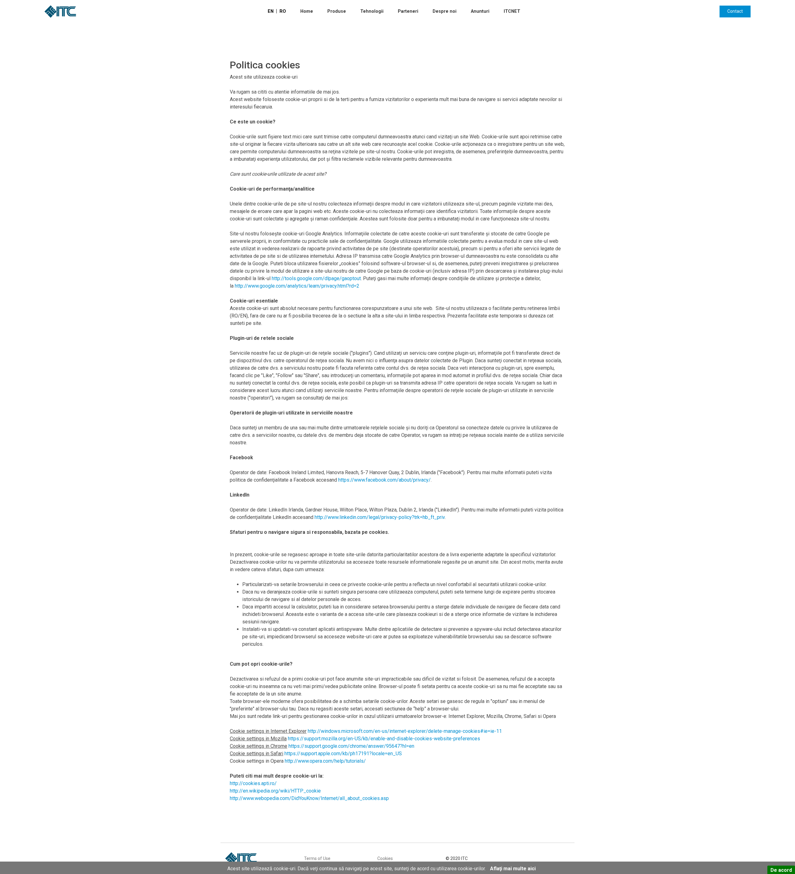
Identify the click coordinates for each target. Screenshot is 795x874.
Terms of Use (317, 858)
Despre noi (445, 11)
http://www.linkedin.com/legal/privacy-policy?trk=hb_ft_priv (380, 517)
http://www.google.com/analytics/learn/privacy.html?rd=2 (297, 286)
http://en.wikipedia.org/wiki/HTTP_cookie (275, 791)
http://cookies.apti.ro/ (253, 783)
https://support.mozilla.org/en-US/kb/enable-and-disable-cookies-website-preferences (384, 739)
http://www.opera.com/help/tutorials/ (325, 761)
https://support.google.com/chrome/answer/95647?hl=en (351, 746)
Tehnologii (372, 11)
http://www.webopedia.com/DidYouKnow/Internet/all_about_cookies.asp (309, 798)
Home (306, 11)
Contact (735, 11)
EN (271, 11)
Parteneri (408, 11)
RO (282, 11)
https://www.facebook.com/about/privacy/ (384, 480)
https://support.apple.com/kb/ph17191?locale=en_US (343, 753)
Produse (336, 11)
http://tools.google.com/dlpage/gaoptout (316, 278)
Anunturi (480, 11)
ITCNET (512, 11)
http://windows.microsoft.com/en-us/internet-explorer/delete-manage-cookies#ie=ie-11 (405, 731)
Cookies (385, 858)
